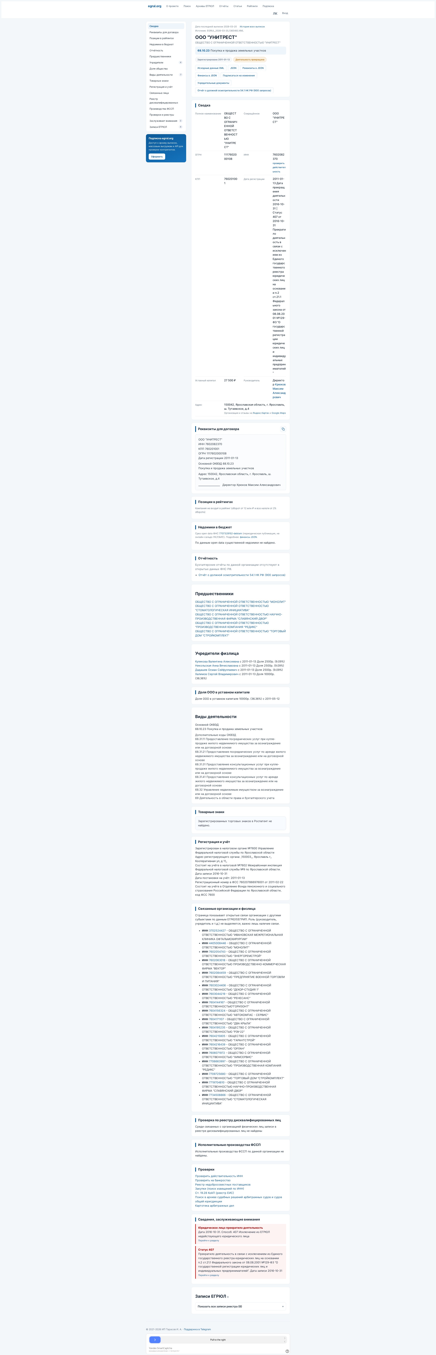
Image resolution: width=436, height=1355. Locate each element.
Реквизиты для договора (164, 32)
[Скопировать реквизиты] (283, 429)
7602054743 (217, 951)
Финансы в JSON (207, 75)
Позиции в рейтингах (162, 38)
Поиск (187, 6)
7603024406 (217, 985)
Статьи (237, 6)
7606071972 (217, 1052)
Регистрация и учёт (161, 86)
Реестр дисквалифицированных (164, 100)
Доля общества (159, 68)
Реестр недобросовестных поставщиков (223, 1184)
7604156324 (217, 1010)
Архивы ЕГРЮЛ (205, 6)
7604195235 (217, 1027)
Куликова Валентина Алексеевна (217, 661)
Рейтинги (252, 6)
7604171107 (216, 1019)
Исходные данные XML (211, 68)
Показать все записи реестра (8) (241, 1306)
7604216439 (217, 1044)
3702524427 (217, 930)
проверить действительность (279, 167)
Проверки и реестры (162, 114)
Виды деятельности (165, 74)
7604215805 (217, 1036)
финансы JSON (248, 537)
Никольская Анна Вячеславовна (216, 665)
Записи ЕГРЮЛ (165, 126)
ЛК (275, 13)
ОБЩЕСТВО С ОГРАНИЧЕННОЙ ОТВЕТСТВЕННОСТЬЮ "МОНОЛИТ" (240, 601)
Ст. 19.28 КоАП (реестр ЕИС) (214, 1193)
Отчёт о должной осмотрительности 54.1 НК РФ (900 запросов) (234, 90)
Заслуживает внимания (165, 120)
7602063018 (217, 960)
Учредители (165, 62)
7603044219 (217, 993)
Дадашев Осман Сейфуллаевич (216, 669)
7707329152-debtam (230, 533)
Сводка (154, 26)
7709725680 (217, 1074)
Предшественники (160, 56)
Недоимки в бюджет (162, 44)
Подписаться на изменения (239, 75)
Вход (285, 13)
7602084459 (217, 972)
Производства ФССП (162, 108)
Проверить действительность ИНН (219, 1176)
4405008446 (217, 943)
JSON (233, 68)
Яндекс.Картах (261, 413)
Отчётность (156, 50)
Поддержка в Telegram (197, 1329)
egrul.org (154, 6)
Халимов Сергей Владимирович (216, 674)
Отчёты (223, 6)
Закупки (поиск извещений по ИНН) (219, 1188)
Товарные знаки (159, 80)
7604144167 (217, 1002)
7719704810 (216, 1082)
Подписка (268, 6)
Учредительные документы (213, 83)
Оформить (157, 156)
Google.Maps (279, 413)
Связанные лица (159, 92)
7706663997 (217, 1061)
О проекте (172, 6)
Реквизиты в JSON (253, 68)
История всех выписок (252, 26)
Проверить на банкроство (213, 1180)
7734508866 (217, 1095)
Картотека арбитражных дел (214, 1205)
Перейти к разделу (208, 1240)
